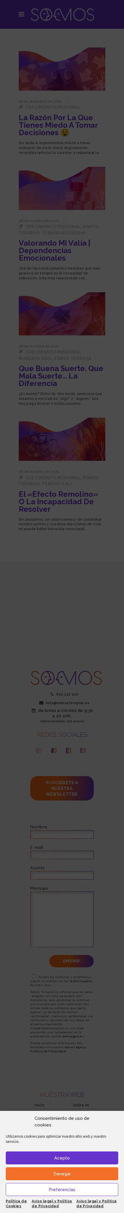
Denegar (62, 1173)
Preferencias (62, 1189)
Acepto (62, 1158)
